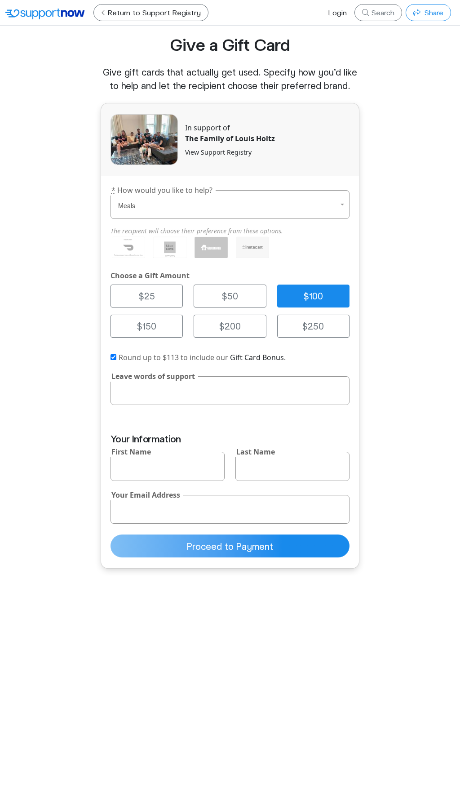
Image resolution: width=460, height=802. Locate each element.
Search (381, 12)
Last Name (255, 452)
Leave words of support (153, 376)
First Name (131, 452)
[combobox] (230, 204)
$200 (230, 326)
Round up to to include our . (202, 357)
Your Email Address (145, 495)
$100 (313, 295)
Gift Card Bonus (257, 357)
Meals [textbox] (126, 205)
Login (337, 12)
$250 (313, 326)
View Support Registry (218, 152)
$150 (146, 326)
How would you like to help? (161, 190)
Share (432, 12)
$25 (147, 295)
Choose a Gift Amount (150, 276)
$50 (230, 295)
